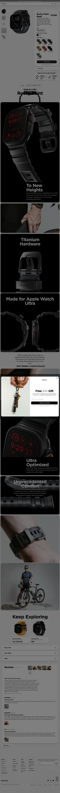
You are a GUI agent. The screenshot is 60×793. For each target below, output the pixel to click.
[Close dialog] (57, 378)
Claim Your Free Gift (44, 402)
